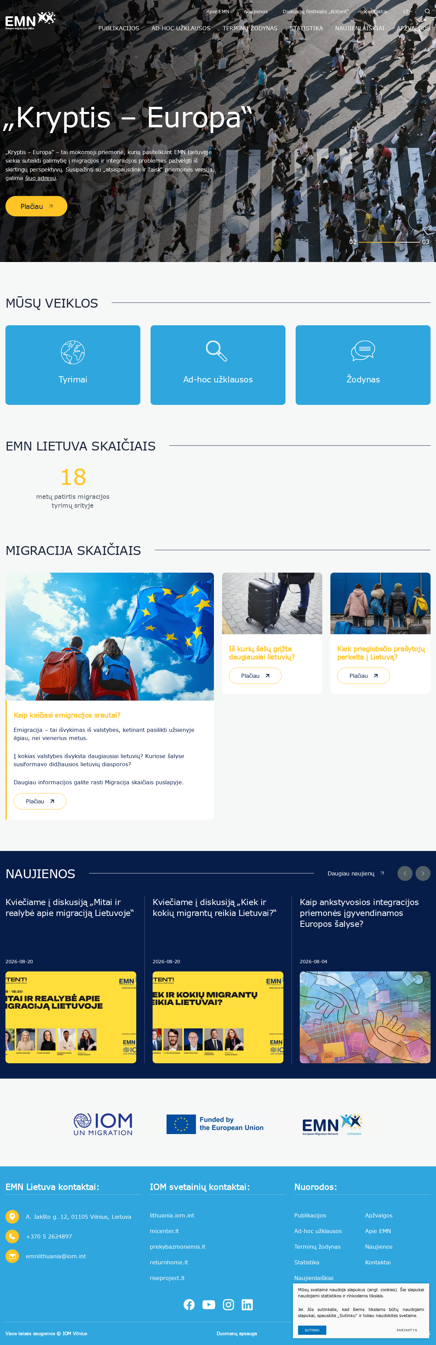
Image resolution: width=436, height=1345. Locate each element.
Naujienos (256, 11)
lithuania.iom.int (172, 1215)
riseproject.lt (167, 1277)
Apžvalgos (378, 1215)
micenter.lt (164, 1230)
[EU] (218, 1124)
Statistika (307, 1262)
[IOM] (103, 1124)
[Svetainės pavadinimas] (30, 19)
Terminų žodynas (317, 1246)
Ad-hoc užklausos (318, 1230)
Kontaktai (375, 11)
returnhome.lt (169, 1262)
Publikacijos (310, 1215)
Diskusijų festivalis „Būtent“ (316, 11)
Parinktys (407, 1330)
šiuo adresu (40, 177)
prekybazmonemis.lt (177, 1246)
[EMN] (332, 1124)
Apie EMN (217, 11)
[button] (359, 220)
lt (406, 11)
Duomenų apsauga (237, 1333)
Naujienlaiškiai (313, 1277)
